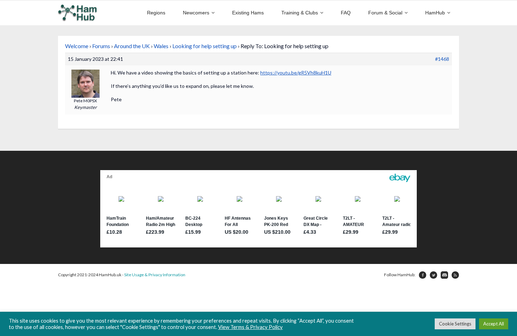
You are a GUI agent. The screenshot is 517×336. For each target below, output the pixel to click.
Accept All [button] (493, 324)
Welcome (76, 46)
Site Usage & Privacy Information (154, 274)
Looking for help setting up (204, 46)
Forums (101, 46)
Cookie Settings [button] (455, 324)
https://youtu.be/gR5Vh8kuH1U (295, 73)
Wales (161, 46)
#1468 (442, 59)
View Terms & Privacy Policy (250, 327)
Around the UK (132, 46)
